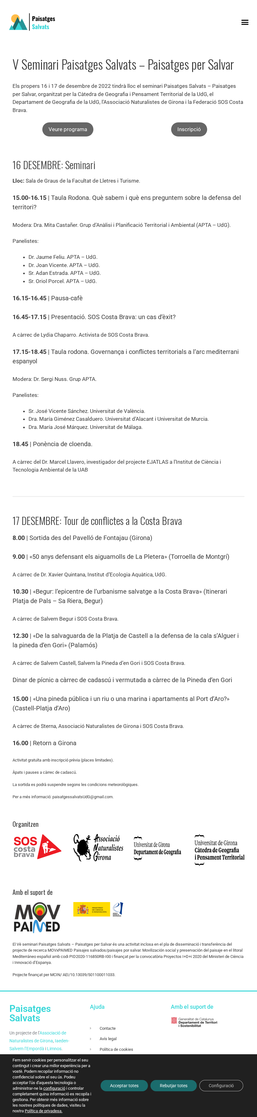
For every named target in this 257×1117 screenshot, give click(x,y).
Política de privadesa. (43, 1111)
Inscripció (189, 129)
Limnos (54, 1048)
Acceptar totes (124, 1085)
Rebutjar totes (173, 1085)
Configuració (221, 1085)
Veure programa (68, 129)
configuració (54, 1088)
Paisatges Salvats (30, 1013)
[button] (245, 22)
